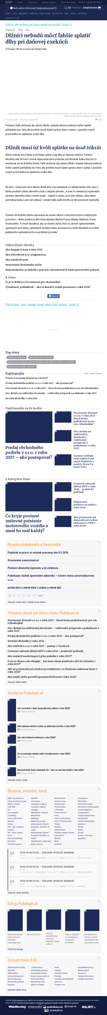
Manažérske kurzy (38, 982)
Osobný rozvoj (59, 801)
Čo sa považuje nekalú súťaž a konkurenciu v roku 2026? (43, 753)
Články (20, 30)
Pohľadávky (59, 810)
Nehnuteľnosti (59, 798)
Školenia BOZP (83, 970)
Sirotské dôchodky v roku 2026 (21, 398)
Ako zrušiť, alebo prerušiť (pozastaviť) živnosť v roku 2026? (42, 676)
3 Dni (86, 374)
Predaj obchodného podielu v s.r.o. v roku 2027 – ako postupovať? (39, 383)
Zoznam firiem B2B (22, 960)
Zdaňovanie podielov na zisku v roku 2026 (85, 504)
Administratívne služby (16, 967)
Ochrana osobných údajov (26, 1003)
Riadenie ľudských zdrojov (64, 832)
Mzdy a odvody (36, 844)
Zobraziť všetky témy (17, 602)
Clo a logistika (13, 812)
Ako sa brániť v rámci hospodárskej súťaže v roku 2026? (43, 708)
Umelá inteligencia (85, 810)
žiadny (80, 830)
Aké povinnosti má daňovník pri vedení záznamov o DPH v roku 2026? (86, 521)
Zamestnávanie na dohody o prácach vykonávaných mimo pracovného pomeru (52, 269)
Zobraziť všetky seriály (17, 780)
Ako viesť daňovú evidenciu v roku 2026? (36, 737)
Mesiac (99, 374)
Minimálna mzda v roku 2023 (41, 357)
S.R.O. (15, 14)
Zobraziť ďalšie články (17, 682)
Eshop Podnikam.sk (23, 903)
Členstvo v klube (12, 18)
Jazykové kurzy (37, 967)
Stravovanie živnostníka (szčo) (23, 264)
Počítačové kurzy (60, 973)
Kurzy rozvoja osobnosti (40, 976)
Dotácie (11, 824)
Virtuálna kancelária (85, 979)
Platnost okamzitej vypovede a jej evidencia (33, 568)
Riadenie (57, 827)
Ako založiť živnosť (16, 259)
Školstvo (57, 838)
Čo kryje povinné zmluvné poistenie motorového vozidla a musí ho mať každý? (26, 523)
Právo (56, 815)
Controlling (12, 815)
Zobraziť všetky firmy (17, 990)
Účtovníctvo (57, 14)
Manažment (23, 14)
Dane (66, 14)
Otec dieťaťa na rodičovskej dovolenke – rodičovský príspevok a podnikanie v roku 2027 (51, 393)
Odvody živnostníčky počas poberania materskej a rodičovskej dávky (15, 938)
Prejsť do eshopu (15, 949)
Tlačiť (99, 120)
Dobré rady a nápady (68, 2)
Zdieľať (54, 296)
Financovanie (45, 14)
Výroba (80, 827)
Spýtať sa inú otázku (37, 602)
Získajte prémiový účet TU (46, 8)
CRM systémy (13, 973)
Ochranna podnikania (27, 712)
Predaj (56, 824)
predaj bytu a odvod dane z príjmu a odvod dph (34, 587)
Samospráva (59, 835)
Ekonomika (82, 14)
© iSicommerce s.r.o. (19, 1000)
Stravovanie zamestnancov (23, 560)
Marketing (34, 14)
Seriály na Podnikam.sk (25, 693)
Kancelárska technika (39, 970)
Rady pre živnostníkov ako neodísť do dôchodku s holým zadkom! (52, 938)
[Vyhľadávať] (66, 8)
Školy (56, 841)
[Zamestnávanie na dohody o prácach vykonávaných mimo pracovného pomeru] (91, 920)
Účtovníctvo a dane (85, 804)
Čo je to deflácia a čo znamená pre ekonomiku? (32, 282)
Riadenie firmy (59, 830)
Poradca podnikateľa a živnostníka (34, 544)
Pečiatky (57, 970)
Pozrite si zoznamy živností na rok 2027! (26, 378)
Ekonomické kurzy (14, 979)
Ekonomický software (16, 982)
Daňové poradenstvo (16, 976)
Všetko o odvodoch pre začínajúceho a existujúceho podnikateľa (72, 938)
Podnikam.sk (32, 2)
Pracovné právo (60, 812)
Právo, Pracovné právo (63, 821)
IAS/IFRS (34, 798)
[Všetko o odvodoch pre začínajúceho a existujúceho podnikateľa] (72, 920)
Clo (9, 810)
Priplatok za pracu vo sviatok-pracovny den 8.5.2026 (38, 552)
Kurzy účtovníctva (37, 979)
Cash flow (11, 807)
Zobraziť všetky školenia (18, 892)
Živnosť (8, 14)
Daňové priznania (26, 741)
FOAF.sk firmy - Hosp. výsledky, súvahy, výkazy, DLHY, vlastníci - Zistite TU (42, 304)
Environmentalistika (15, 838)
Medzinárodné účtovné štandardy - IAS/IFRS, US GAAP (40, 827)
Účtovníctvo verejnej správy (88, 807)
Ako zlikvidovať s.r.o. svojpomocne (25, 254)
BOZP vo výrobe (14, 804)
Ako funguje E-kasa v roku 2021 (23, 249)
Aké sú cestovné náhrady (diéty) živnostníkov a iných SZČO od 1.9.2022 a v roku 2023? (41, 362)
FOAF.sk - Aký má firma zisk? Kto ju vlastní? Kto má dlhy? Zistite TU (38, 24)
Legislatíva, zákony (38, 807)
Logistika (34, 810)
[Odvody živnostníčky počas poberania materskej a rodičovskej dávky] (15, 920)
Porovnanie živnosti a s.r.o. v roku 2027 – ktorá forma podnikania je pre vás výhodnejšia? (51, 388)
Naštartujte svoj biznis (16, 357)
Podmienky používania (43, 1003)
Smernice (58, 844)
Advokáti (11, 970)
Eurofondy (11, 841)
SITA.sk (20, 2)
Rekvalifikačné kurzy (85, 967)
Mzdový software (37, 984)
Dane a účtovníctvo (15, 818)
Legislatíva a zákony (39, 804)
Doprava (11, 821)
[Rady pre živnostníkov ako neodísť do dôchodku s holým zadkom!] (53, 919)
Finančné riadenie (14, 844)
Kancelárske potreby (39, 973)
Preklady (57, 976)
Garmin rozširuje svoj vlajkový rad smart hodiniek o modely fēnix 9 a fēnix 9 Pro (84, 461)
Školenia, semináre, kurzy (27, 791)
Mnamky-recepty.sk (49, 2)
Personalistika (59, 807)
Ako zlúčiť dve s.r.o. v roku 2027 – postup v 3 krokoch (39, 646)
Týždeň (92, 374)
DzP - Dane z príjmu (15, 832)
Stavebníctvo (83, 798)
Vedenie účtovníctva (85, 976)
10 (28, 596)
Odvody (73, 14)
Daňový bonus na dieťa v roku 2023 (21, 366)
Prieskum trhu (59, 984)
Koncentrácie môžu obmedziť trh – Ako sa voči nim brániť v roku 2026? (50, 770)
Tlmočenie (82, 973)
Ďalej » (41, 596)
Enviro (10, 835)
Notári (56, 967)
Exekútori (11, 984)
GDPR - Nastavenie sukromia (68, 1003)
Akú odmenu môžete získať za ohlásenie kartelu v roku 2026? (46, 726)
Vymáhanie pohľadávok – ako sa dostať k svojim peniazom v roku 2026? (47, 287)
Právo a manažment (62, 818)
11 (34, 596)
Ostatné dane (59, 804)
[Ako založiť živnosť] (34, 920)
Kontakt (55, 1003)
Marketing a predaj (38, 821)
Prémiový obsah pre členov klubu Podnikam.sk (43, 613)
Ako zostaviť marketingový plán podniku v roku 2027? (40, 656)
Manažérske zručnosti (39, 812)
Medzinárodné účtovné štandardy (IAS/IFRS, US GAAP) (40, 835)
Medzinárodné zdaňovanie (41, 841)
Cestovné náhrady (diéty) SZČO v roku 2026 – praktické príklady (85, 487)
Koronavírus (35, 801)
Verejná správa (83, 812)
